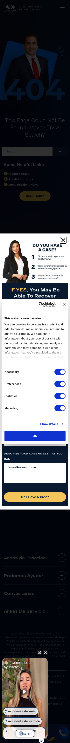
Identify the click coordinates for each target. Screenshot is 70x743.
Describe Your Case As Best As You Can (33, 456)
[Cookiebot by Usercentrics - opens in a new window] (41, 304)
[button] (63, 240)
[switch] (60, 384)
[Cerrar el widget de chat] (45, 652)
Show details (49, 424)
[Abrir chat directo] (39, 652)
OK (35, 435)
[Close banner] (64, 304)
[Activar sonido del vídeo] (25, 692)
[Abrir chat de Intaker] (41, 741)
